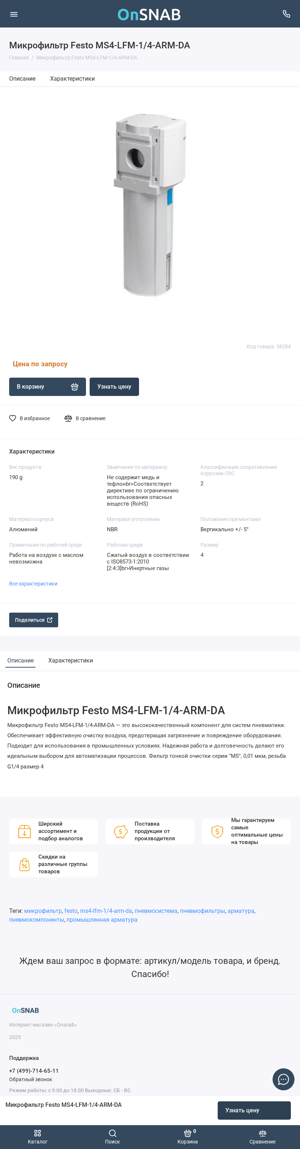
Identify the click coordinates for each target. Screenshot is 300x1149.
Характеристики (72, 78)
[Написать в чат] (284, 1079)
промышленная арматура (102, 919)
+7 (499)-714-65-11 (34, 1071)
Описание (22, 78)
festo (71, 910)
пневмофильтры (202, 910)
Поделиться (30, 620)
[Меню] (13, 13)
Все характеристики (33, 584)
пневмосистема (156, 910)
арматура (241, 910)
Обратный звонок (30, 1079)
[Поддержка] (286, 13)
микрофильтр (43, 910)
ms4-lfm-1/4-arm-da (106, 910)
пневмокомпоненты (36, 919)
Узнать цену (242, 1110)
